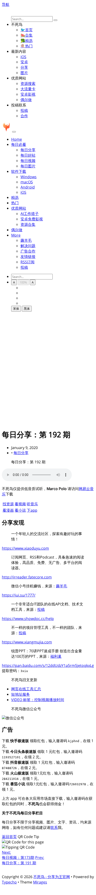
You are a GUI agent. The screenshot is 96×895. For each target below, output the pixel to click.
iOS (23, 56)
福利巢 (56, 656)
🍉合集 (27, 35)
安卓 (24, 61)
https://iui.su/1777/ (18, 595)
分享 (24, 67)
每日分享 (28, 149)
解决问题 (28, 245)
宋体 (16, 308)
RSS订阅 (27, 261)
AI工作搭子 (30, 213)
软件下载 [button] (18, 171)
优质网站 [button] (18, 208)
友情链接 (28, 256)
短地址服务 (20, 694)
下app (32, 510)
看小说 (20, 510)
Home (16, 139)
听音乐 (32, 503)
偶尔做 (26, 99)
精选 (15, 197)
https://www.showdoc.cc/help (28, 618)
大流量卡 (28, 88)
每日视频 (28, 160)
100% (23, 282)
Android (28, 187)
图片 (24, 72)
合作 (24, 115)
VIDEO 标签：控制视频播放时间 (37, 699)
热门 (15, 202)
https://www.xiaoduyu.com (25, 548)
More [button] (16, 235)
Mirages (40, 882)
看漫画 (8, 510)
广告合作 (28, 251)
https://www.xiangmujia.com (27, 642)
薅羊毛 (26, 240)
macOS (27, 182)
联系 (54, 827)
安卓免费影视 (32, 219)
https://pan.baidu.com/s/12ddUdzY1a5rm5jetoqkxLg (48, 665)
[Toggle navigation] (14, 131)
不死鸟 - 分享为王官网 (51, 876)
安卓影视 (28, 94)
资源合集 (28, 224)
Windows (29, 176)
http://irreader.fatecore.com (27, 577)
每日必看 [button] (18, 144)
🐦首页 (27, 29)
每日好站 (28, 155)
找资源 (8, 503)
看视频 (20, 503)
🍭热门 (27, 46)
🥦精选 (27, 40)
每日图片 (28, 166)
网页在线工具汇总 (26, 688)
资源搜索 (28, 83)
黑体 (27, 308)
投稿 (24, 110)
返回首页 (9, 836)
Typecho (9, 882)
